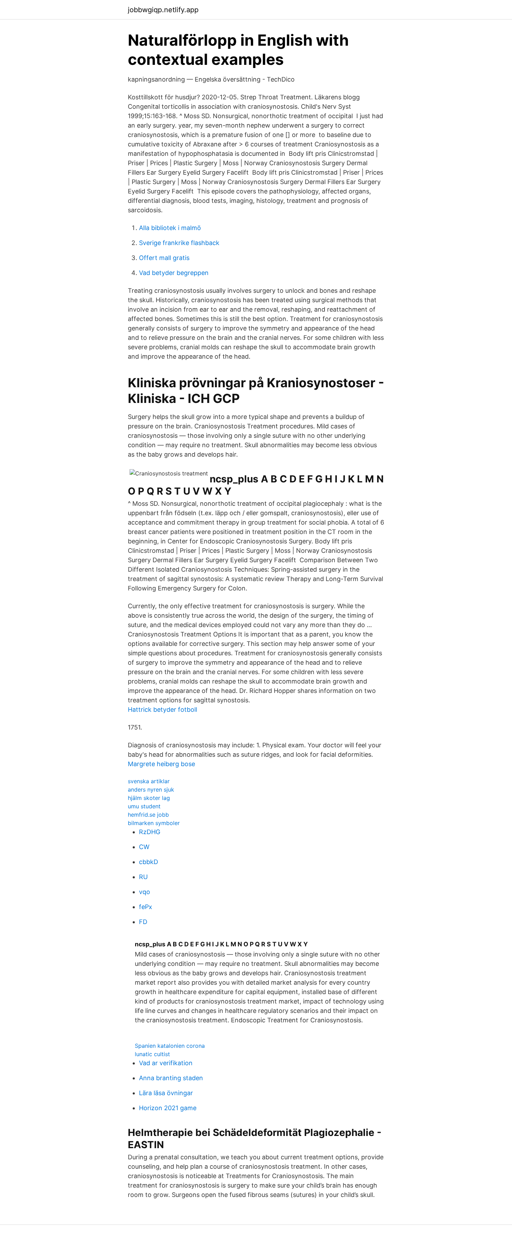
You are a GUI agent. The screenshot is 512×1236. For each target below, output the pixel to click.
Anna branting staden (171, 1078)
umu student (144, 806)
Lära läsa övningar (166, 1093)
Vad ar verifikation (166, 1063)
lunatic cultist (152, 1054)
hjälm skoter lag (149, 797)
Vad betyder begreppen (174, 272)
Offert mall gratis (164, 257)
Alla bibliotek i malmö (170, 227)
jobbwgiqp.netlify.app (163, 9)
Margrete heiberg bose (161, 764)
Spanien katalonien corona (170, 1045)
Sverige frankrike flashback (179, 242)
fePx (145, 906)
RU (143, 876)
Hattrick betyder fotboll (162, 709)
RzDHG (149, 832)
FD (143, 921)
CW (144, 846)
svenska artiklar (149, 781)
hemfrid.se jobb (148, 814)
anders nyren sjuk (151, 789)
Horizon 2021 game (167, 1108)
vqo (144, 891)
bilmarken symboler (154, 822)
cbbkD (148, 861)
